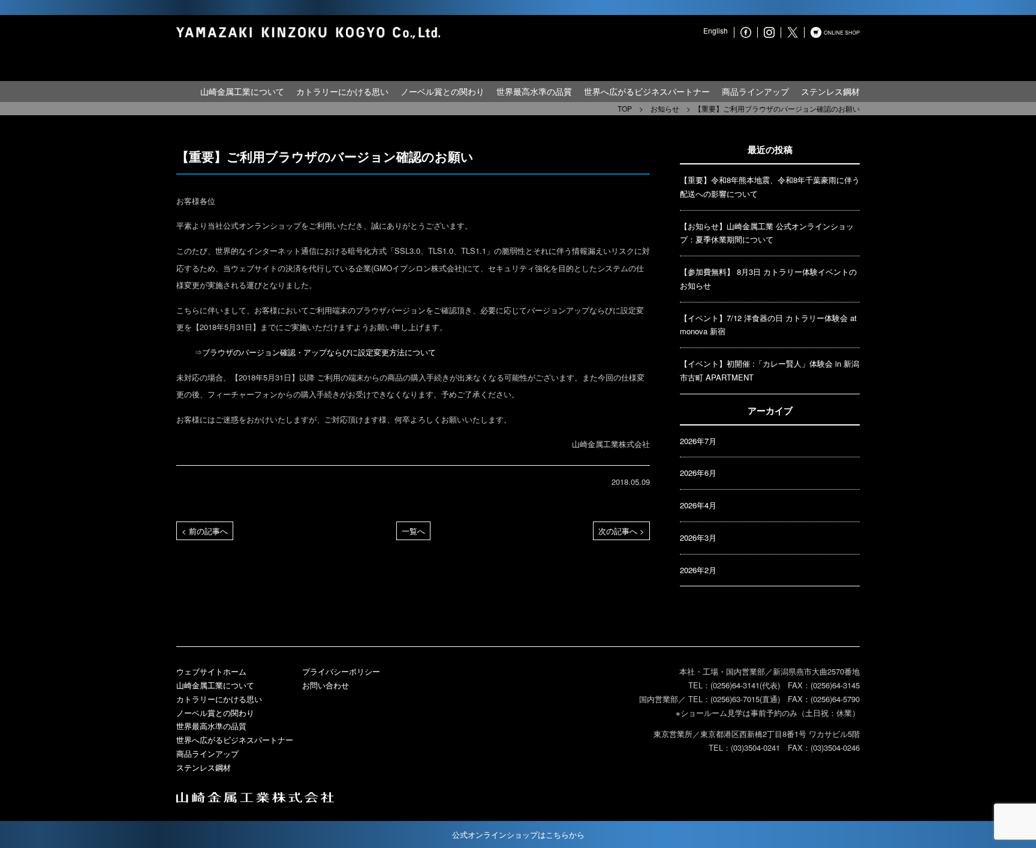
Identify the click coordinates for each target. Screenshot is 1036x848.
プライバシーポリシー (341, 671)
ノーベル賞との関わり (442, 91)
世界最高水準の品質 (534, 91)
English (715, 30)
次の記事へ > (621, 531)
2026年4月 (698, 505)
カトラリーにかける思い (342, 91)
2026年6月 (698, 472)
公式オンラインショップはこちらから (518, 834)
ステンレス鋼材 (830, 91)
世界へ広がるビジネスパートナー (647, 91)
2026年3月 (698, 537)
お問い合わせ (325, 685)
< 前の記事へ (205, 531)
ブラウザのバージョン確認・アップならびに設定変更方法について (319, 352)
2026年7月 (698, 441)
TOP (625, 108)
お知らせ (664, 108)
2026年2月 (698, 570)
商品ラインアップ (755, 91)
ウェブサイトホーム (211, 671)
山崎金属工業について (242, 91)
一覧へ (413, 531)
